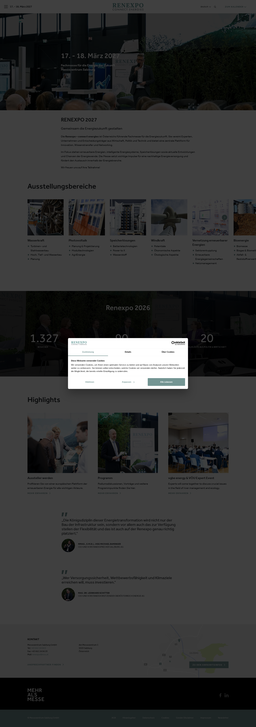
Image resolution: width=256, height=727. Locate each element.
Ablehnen (89, 382)
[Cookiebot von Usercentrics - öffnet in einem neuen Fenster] (173, 343)
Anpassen (126, 382)
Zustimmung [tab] (88, 352)
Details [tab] (128, 352)
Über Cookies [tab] (168, 352)
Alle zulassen (166, 382)
